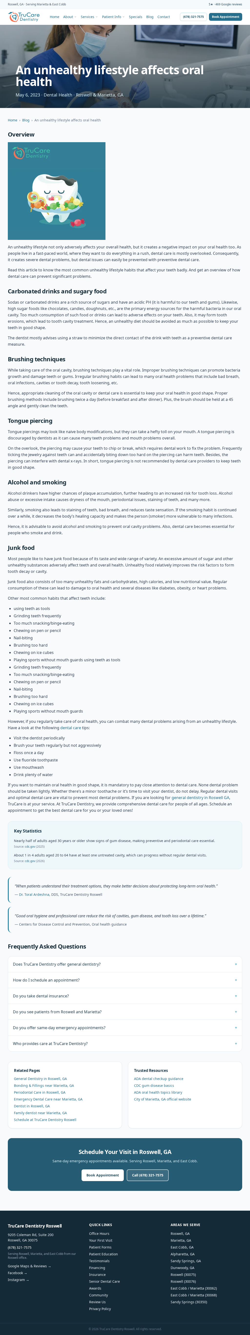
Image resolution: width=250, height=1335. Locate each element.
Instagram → (18, 1279)
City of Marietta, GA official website (162, 1099)
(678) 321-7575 (193, 17)
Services (87, 17)
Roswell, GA (180, 1233)
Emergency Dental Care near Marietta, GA (48, 1099)
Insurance (97, 1274)
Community (98, 1295)
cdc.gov (30, 846)
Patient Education (103, 1254)
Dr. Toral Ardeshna (34, 894)
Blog (150, 17)
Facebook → (17, 1273)
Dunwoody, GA (182, 1267)
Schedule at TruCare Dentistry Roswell (45, 1119)
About (68, 17)
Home (54, 17)
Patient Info (111, 17)
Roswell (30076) (183, 1281)
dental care (70, 727)
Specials (135, 17)
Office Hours (99, 1233)
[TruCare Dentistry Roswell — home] (24, 16)
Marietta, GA (181, 1240)
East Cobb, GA (182, 1247)
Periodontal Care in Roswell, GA (39, 1092)
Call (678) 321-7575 (147, 1175)
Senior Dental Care (104, 1281)
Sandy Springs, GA (186, 1261)
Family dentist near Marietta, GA (40, 1113)
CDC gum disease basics (154, 1085)
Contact (163, 17)
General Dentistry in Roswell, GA (40, 1078)
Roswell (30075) (183, 1274)
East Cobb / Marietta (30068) (194, 1295)
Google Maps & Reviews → (29, 1266)
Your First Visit (100, 1240)
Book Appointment (225, 17)
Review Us (97, 1302)
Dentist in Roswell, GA (32, 1106)
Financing (97, 1267)
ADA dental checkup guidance (158, 1078)
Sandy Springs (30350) (189, 1302)
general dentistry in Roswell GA (200, 797)
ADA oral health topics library (158, 1092)
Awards (95, 1288)
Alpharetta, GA (183, 1254)
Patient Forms (100, 1247)
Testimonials (99, 1261)
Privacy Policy (100, 1308)
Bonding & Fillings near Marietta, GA (44, 1085)
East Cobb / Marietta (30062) (194, 1288)
